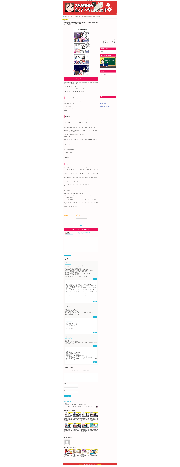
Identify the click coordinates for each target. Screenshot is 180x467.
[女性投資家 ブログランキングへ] (67, 233)
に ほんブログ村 (81, 225)
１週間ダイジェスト (67, 255)
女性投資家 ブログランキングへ (69, 234)
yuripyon (72, 440)
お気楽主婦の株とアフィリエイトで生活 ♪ (89, 464)
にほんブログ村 (80, 233)
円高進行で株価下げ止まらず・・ (105, 99)
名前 (65, 383)
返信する (95, 278)
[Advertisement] (73, 244)
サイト (65, 390)
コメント (66, 372)
